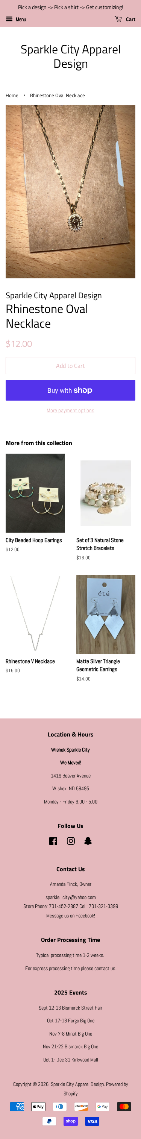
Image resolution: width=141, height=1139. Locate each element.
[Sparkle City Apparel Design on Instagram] (71, 842)
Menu (20, 19)
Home (12, 95)
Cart (130, 19)
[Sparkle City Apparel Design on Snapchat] (88, 842)
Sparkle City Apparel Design (71, 56)
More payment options (70, 410)
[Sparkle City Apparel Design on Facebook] (53, 842)
